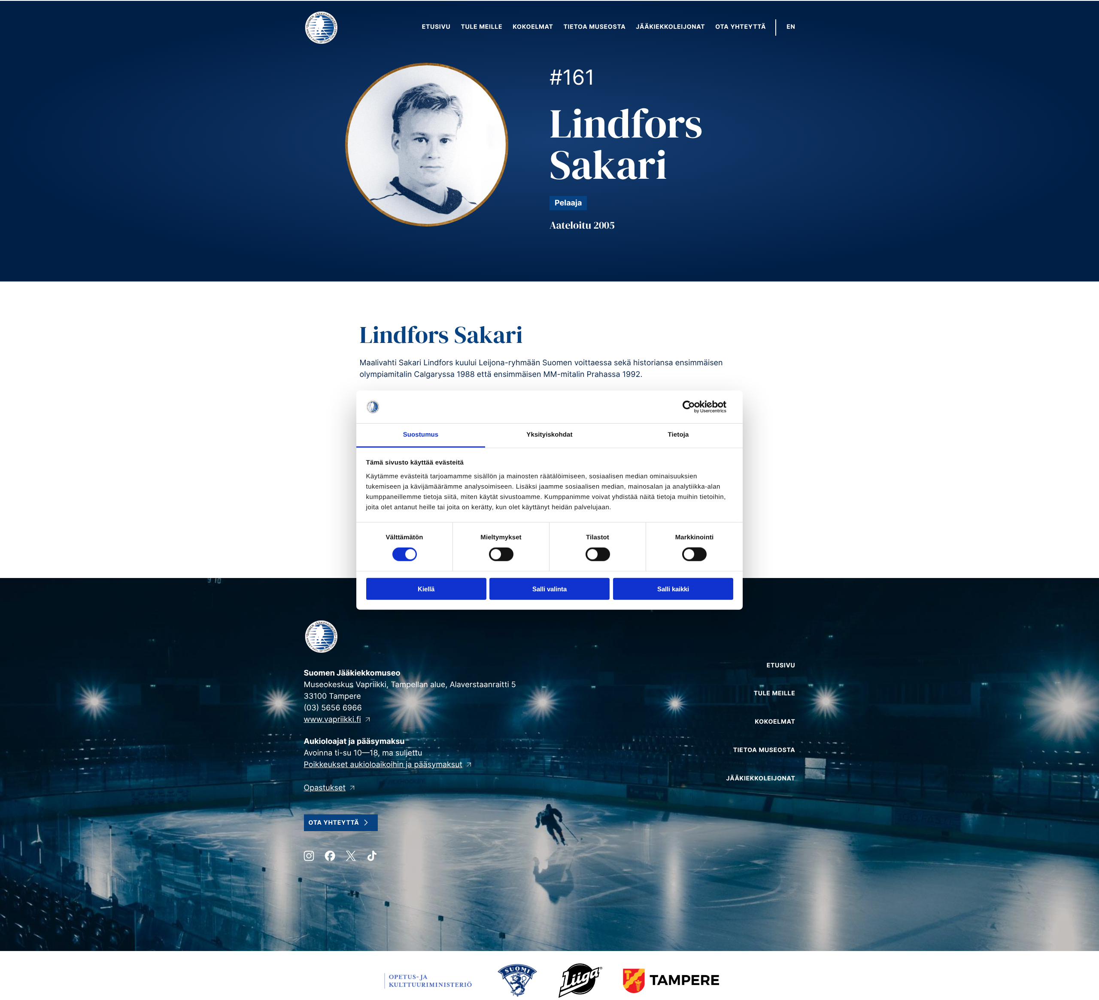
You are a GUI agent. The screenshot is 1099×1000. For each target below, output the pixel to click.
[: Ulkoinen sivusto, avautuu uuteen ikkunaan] (695, 407)
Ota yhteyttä (334, 822)
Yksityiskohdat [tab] (549, 434)
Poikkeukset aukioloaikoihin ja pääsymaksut (383, 764)
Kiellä (426, 588)
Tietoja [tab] (678, 434)
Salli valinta (549, 588)
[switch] (501, 554)
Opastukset (325, 787)
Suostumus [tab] (421, 434)
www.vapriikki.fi (332, 719)
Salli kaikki (673, 588)
